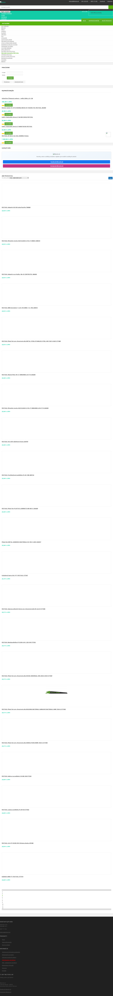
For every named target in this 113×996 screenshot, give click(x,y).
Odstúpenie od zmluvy (8, 960)
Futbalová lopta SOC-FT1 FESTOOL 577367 (15, 575)
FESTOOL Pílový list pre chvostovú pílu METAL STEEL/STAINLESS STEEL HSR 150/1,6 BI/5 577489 (31, 341)
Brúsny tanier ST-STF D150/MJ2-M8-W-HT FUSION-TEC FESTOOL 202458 (24, 108)
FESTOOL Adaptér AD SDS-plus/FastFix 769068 (16, 207)
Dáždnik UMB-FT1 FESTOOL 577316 (12, 876)
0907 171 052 (94, 1)
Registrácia (7, 82)
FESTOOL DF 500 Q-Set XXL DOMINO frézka (15, 136)
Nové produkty (6, 945)
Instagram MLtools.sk (56, 166)
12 (2, 907)
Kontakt (4, 19)
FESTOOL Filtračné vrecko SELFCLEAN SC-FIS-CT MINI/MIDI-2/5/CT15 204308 (25, 408)
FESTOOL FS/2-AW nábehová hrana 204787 (15, 441)
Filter (110, 178)
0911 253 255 (84, 1)
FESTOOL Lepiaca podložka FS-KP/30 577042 (15, 810)
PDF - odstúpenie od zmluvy (9, 963)
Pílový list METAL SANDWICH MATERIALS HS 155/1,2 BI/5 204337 (21, 542)
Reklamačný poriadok (8, 955)
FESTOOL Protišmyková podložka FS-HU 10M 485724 (18, 475)
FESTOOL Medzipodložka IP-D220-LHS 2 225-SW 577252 (19, 642)
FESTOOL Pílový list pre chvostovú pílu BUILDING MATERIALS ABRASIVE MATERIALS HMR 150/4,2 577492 (34, 709)
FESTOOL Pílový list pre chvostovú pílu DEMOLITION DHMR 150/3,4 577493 (25, 743)
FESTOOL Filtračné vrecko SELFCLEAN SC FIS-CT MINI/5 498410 (21, 241)
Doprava (4, 968)
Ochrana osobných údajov (9, 957)
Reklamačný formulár (8, 965)
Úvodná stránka (6, 13)
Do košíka (8, 142)
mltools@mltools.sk (74, 1)
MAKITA (3, 61)
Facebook (102, 1)
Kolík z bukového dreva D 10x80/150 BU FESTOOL (17, 126)
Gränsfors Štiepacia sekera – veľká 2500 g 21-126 (17, 98)
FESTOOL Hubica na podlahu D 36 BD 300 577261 (17, 776)
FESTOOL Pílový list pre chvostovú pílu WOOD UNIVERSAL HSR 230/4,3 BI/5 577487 (27, 676)
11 (2, 906)
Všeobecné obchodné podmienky (11, 952)
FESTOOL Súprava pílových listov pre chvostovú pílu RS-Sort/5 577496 (23, 609)
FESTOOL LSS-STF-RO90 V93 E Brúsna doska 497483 (17, 843)
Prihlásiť (10, 78)
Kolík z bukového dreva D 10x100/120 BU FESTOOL (17, 117)
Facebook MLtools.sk (57, 162)
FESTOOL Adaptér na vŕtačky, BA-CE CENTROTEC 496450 (19, 274)
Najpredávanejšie (94, 20)
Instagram (109, 1)
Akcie (84, 20)
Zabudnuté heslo (19, 82)
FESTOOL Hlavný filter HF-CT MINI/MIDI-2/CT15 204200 (18, 374)
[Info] (57, 185)
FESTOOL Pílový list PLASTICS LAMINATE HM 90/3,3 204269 (20, 508)
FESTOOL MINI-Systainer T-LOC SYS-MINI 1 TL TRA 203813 (20, 308)
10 (2, 904)
